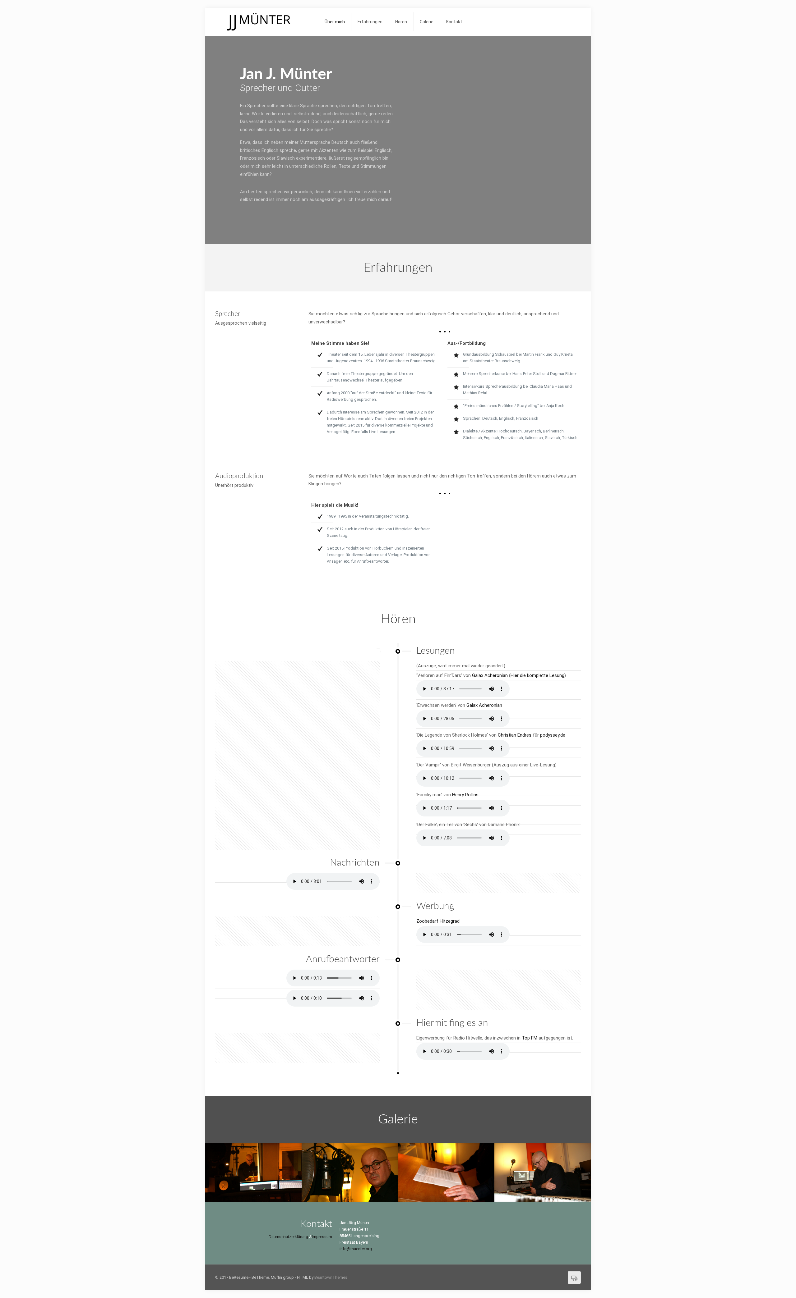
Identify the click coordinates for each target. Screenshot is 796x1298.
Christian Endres (514, 735)
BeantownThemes (330, 1277)
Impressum (322, 1236)
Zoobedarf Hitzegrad (438, 921)
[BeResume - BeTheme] (265, 22)
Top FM (529, 1038)
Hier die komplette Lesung (537, 675)
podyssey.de (552, 735)
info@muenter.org (356, 1248)
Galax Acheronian (490, 675)
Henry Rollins (465, 795)
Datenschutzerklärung (288, 1236)
